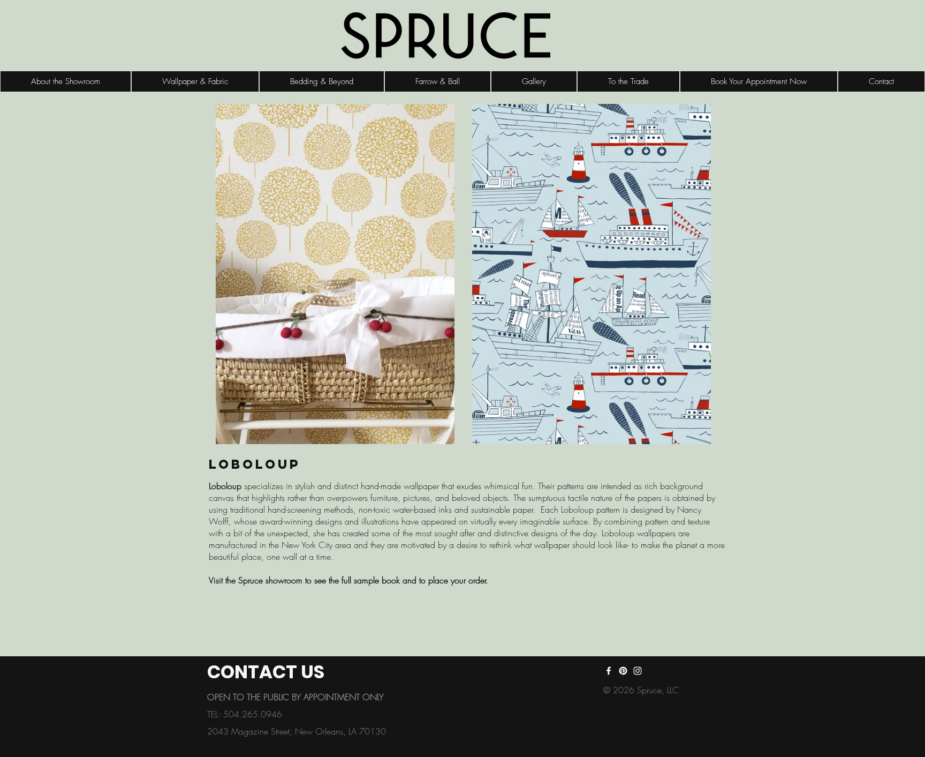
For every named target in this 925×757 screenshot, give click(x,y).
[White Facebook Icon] (608, 670)
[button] (335, 274)
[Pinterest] (623, 670)
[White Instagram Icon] (637, 670)
